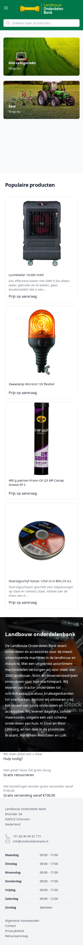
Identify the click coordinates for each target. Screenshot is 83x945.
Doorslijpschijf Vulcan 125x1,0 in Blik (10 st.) (40, 581)
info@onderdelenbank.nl (30, 841)
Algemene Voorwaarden (22, 921)
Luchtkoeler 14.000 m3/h (26, 275)
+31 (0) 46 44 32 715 (27, 836)
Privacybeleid (14, 931)
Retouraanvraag (16, 936)
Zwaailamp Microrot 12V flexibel (31, 384)
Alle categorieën (22, 63)
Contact (10, 926)
